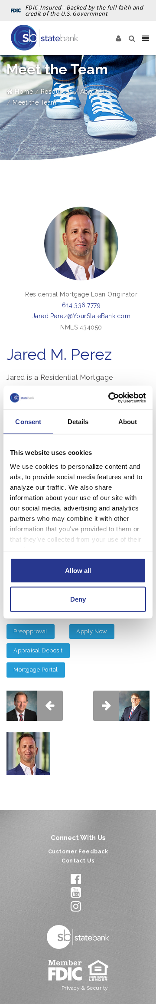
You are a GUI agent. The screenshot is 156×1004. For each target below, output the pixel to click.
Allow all (78, 570)
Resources (57, 91)
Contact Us (78, 861)
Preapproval (30, 631)
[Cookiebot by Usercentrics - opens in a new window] (110, 397)
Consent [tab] (28, 421)
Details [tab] (78, 421)
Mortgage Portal (35, 669)
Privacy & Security (85, 988)
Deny (78, 598)
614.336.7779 (81, 305)
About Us (94, 91)
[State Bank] (44, 38)
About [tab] (127, 421)
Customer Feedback (78, 852)
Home (23, 91)
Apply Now (91, 631)
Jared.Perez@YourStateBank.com (81, 316)
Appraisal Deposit (38, 650)
